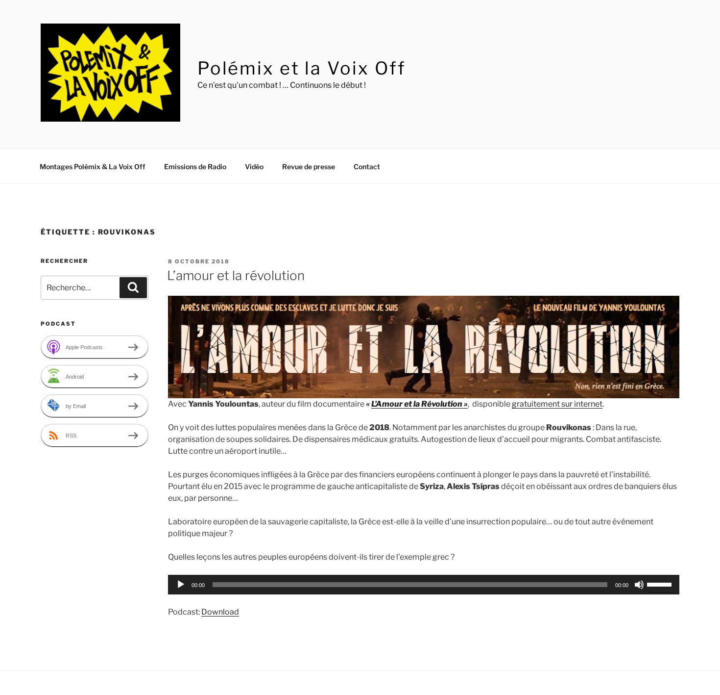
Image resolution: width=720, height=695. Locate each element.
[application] (423, 584)
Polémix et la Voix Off (301, 68)
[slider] (660, 583)
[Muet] (639, 585)
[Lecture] (181, 585)
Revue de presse (308, 166)
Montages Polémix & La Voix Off (92, 166)
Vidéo (254, 166)
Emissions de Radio (195, 166)
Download (220, 612)
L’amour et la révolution (236, 275)
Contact (367, 166)
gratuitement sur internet (557, 404)
